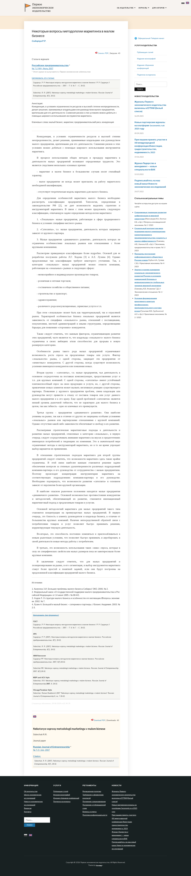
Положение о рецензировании (94, 801)
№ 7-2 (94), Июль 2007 (42, 68)
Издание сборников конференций (66, 798)
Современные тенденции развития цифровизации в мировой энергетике (150, 215)
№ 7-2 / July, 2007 (41, 750)
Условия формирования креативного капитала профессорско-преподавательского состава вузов (148, 304)
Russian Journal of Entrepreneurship (51, 747)
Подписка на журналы (146, 75)
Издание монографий (146, 58)
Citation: (37, 756)
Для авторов (158, 8)
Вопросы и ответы (90, 812)
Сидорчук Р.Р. (39, 41)
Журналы (143, 8)
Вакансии (27, 808)
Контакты (27, 812)
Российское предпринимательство (50, 65)
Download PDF (99, 720)
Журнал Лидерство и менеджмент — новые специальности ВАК (145, 166)
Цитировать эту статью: (43, 78)
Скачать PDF (103, 53)
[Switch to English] (188, 2)
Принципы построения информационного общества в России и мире (148, 257)
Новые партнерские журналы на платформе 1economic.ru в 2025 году (149, 125)
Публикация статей (145, 52)
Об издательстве (125, 8)
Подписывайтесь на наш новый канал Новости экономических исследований (150, 183)
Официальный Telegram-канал (151, 38)
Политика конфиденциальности (95, 815)
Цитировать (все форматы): (46, 615)
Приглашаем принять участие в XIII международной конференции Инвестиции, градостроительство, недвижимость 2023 (150, 146)
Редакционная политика (92, 791)
